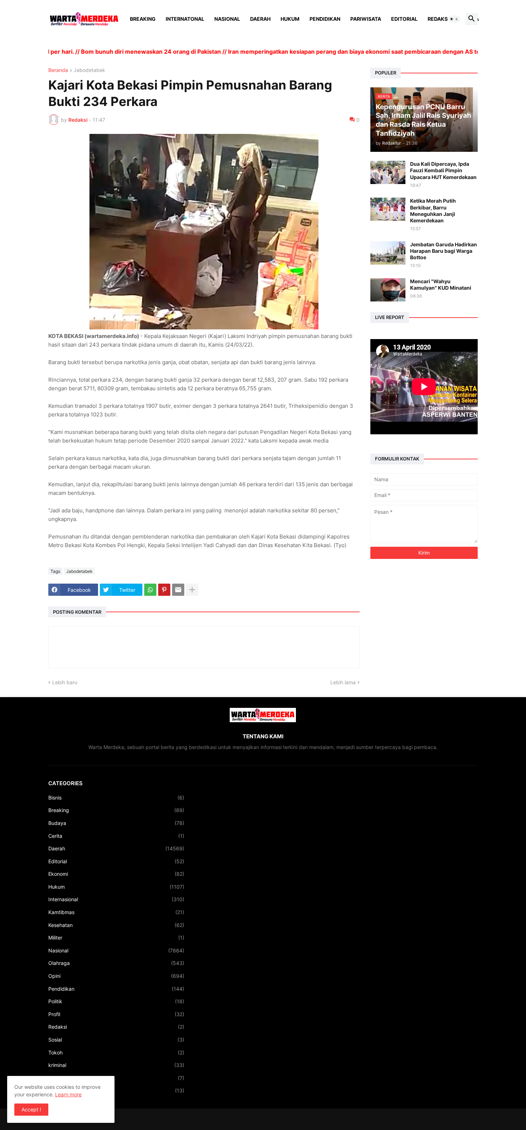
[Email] (178, 590)
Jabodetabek (89, 70)
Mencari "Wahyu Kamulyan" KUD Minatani (440, 284)
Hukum (290, 19)
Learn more (68, 1094)
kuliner (116, 1078)
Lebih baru (64, 682)
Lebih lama (343, 682)
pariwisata (116, 1090)
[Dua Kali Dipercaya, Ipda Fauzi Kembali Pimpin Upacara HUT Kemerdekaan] (387, 172)
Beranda (58, 70)
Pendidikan (325, 19)
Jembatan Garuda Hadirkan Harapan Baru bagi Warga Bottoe (443, 250)
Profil (116, 1014)
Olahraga (116, 963)
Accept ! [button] (31, 1109)
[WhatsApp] (150, 590)
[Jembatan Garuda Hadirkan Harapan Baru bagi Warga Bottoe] (387, 253)
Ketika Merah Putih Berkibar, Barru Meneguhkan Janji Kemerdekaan (433, 210)
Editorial (404, 19)
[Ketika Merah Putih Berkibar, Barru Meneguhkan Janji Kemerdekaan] (387, 209)
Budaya (116, 823)
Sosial (116, 1040)
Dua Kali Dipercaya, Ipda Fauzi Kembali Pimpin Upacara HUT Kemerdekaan (443, 170)
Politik (116, 1001)
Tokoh (116, 1052)
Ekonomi (116, 874)
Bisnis (116, 798)
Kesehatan (116, 925)
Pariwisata (365, 19)
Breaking (143, 19)
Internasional (116, 899)
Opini (116, 976)
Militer (116, 938)
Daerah (260, 19)
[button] (454, 19)
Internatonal (185, 19)
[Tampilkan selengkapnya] (192, 590)
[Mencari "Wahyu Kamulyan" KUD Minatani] (387, 289)
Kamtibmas (116, 912)
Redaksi (438, 19)
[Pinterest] (164, 590)
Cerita (116, 836)
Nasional (227, 19)
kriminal (116, 1065)
